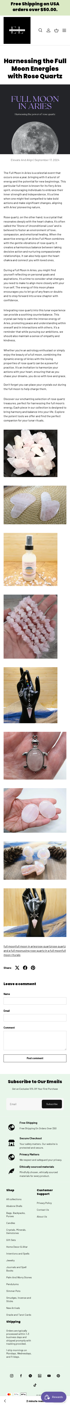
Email (7, 1010)
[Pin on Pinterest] (33, 968)
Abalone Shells (14, 1205)
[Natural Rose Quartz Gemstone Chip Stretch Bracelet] (30, 595)
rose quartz (44, 946)
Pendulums (12, 1284)
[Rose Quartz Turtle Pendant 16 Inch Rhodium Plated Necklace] (35, 732)
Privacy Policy (44, 1202)
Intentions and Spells (17, 1253)
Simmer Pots (13, 1290)
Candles (10, 1222)
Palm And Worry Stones (19, 1277)
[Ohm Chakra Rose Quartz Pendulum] (30, 668)
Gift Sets (11, 1239)
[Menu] (64, 30)
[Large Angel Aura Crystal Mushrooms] (35, 842)
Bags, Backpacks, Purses (15, 1214)
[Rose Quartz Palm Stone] (35, 788)
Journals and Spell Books (16, 1269)
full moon (9, 946)
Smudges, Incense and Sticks (18, 1299)
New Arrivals (13, 1307)
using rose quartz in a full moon (42, 950)
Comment (9, 1027)
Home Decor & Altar (17, 1246)
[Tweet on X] (17, 968)
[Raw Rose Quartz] (30, 430)
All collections (14, 1199)
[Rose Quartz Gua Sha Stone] (35, 486)
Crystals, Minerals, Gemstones (16, 1231)
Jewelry (10, 1260)
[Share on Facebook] (25, 968)
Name (7, 993)
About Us (42, 1216)
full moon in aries (26, 946)
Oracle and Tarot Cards (18, 1314)
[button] (56, 30)
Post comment (35, 1058)
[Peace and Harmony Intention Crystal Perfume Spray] (30, 533)
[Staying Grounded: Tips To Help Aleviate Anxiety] (5, 1401)
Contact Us (43, 1209)
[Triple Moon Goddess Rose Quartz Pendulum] (35, 889)
